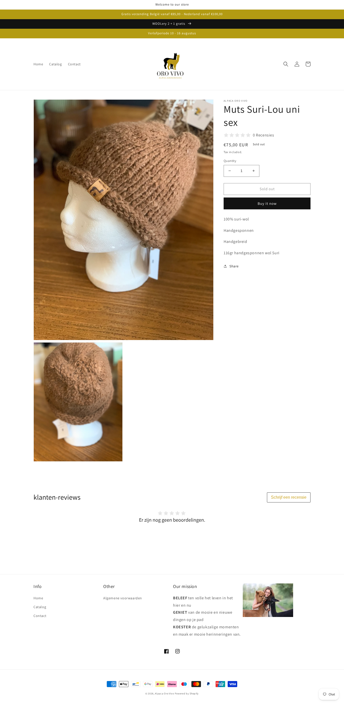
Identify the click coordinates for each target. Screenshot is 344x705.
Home (38, 598)
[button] (285, 64)
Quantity (230, 161)
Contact (39, 615)
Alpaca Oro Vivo (164, 693)
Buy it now (267, 203)
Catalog (39, 607)
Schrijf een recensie (288, 497)
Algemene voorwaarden (122, 598)
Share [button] (234, 266)
